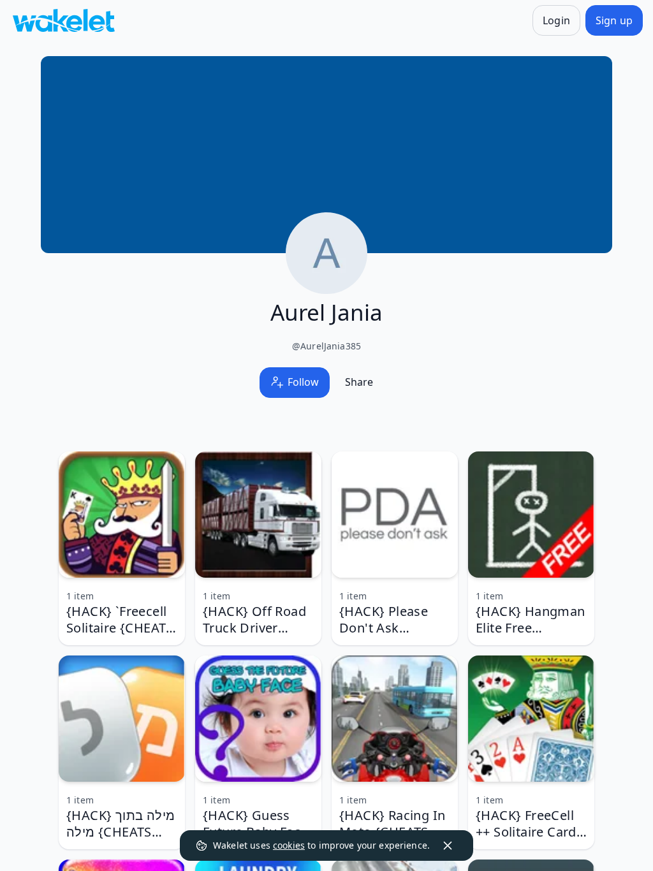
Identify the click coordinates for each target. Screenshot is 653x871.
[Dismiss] (447, 845)
